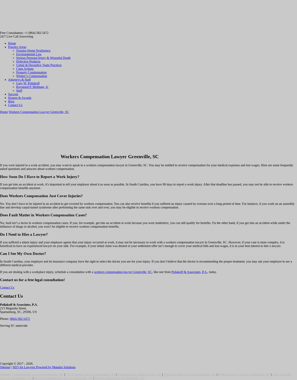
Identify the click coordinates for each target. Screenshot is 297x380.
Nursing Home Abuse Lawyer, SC (139, 374)
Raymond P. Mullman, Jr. (32, 87)
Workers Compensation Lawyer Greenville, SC (39, 112)
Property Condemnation (31, 72)
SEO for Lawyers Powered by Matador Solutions (44, 367)
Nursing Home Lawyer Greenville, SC (119, 378)
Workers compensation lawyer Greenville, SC (63, 378)
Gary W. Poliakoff (28, 83)
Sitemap (5, 367)
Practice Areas (17, 47)
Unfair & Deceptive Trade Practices (39, 65)
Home (12, 43)
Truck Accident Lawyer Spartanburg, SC (190, 374)
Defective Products (28, 61)
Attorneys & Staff (19, 79)
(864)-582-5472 (20, 318)
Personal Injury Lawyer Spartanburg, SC (244, 374)
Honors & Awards (19, 97)
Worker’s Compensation (31, 76)
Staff (19, 90)
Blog (11, 101)
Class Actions (25, 68)
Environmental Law (29, 54)
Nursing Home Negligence (33, 50)
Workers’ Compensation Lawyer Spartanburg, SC (31, 374)
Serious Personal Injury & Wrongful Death (43, 58)
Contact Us (15, 105)
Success (13, 94)
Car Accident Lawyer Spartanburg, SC (90, 374)
